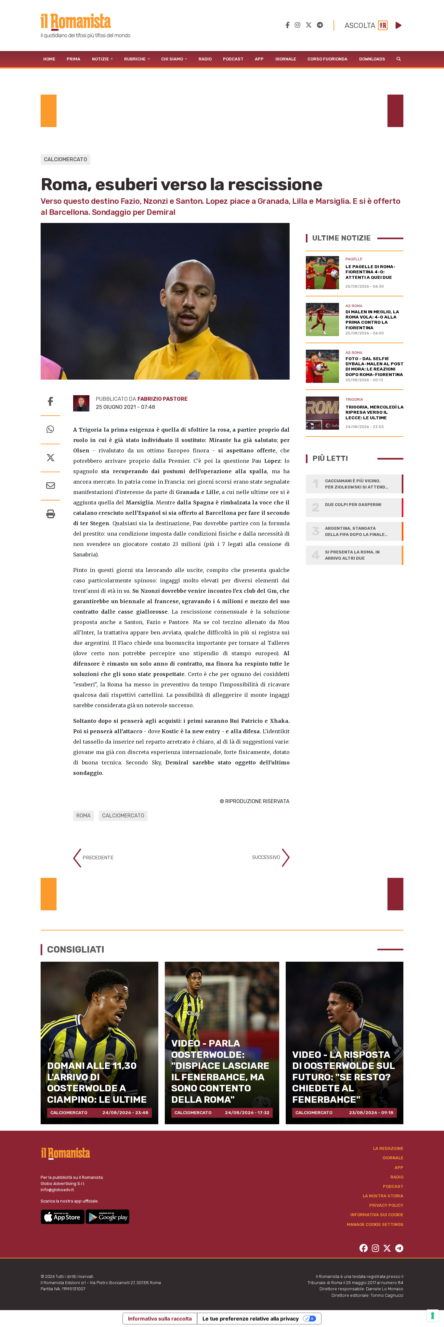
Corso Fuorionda (327, 59)
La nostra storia (383, 1195)
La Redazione (388, 1148)
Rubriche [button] (135, 59)
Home (49, 59)
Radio (205, 59)
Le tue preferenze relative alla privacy (250, 1318)
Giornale (285, 59)
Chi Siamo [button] (172, 59)
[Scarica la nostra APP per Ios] (63, 1216)
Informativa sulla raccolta (160, 1318)
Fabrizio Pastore (162, 399)
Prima (73, 59)
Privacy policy (386, 1205)
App (259, 59)
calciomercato (123, 816)
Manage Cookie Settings (375, 1224)
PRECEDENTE (97, 858)
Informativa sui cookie (376, 1214)
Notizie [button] (101, 59)
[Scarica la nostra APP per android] (107, 1216)
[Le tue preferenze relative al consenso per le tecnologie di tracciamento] (432, 1315)
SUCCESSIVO (266, 857)
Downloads (372, 59)
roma (83, 816)
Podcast (233, 59)
